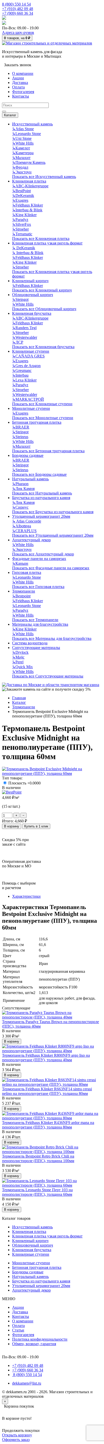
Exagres (20, 200)
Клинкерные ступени (30, 351)
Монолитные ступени (31, 408)
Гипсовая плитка (26, 572)
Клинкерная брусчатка (31, 313)
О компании (22, 1321)
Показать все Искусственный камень (44, 176)
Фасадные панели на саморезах (39, 558)
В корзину (11, 826)
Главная (19, 698)
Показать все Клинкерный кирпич (42, 290)
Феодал (20, 167)
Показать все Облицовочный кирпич (44, 309)
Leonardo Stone (26, 133)
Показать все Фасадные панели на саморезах (50, 568)
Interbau (20, 375)
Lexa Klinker (24, 380)
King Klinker (24, 215)
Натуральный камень (30, 479)
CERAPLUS (24, 531)
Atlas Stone (23, 129)
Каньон (20, 563)
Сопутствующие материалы (36, 647)
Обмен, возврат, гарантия (34, 1344)
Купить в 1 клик (36, 826)
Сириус (20, 507)
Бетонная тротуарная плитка (36, 422)
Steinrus (20, 437)
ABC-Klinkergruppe (30, 186)
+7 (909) (17, 13)
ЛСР (17, 342)
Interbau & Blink (27, 210)
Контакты (20, 1316)
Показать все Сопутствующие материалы (47, 676)
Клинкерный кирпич (30, 281)
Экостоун (22, 172)
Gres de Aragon (26, 366)
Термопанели (23, 591)
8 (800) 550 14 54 (16, 4)
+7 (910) (17, 9)
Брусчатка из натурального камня (41, 497)
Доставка (20, 1312)
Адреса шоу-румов (18, 32)
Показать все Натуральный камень (42, 493)
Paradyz (20, 219)
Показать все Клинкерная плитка (40, 238)
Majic (18, 657)
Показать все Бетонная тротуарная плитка (48, 451)
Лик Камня (23, 488)
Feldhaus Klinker (27, 205)
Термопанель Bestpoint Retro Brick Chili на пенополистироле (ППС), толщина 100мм (38, 1158)
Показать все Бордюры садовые (39, 474)
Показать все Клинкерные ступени (42, 404)
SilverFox (21, 224)
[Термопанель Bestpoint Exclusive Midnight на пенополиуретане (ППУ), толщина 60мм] (52, 773)
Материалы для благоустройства (40, 624)
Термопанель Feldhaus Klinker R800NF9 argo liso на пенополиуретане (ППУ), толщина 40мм (46, 1057)
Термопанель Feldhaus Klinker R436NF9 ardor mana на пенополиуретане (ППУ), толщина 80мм (48, 1124)
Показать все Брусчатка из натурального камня (52, 512)
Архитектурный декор (31, 540)
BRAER (20, 427)
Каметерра (23, 153)
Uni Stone (22, 138)
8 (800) (27, 1374)
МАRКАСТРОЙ (28, 399)
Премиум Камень (28, 162)
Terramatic (22, 234)
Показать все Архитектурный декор (43, 554)
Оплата (18, 1325)
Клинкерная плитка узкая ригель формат (47, 243)
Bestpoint (21, 596)
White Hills (23, 143)
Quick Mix (22, 667)
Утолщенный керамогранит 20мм (41, 516)
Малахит (21, 157)
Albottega (21, 526)
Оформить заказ (16, 1439)
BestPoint (21, 191)
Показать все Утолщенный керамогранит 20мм (52, 535)
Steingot (20, 299)
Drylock (20, 652)
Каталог (10, 115)
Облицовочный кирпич (32, 294)
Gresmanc (22, 370)
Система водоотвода (29, 643)
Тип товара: (12, 778)
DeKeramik (23, 195)
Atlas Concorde (26, 521)
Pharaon (20, 484)
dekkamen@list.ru (26, 1383)
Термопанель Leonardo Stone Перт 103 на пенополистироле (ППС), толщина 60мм (37, 1192)
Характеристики (26, 896)
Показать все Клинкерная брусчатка (43, 347)
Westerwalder (24, 337)
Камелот (21, 148)
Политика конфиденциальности (39, 1339)
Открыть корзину (17, 1435)
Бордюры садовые (27, 455)
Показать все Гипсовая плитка (38, 586)
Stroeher (20, 229)
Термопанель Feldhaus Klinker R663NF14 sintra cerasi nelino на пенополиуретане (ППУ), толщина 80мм (47, 1091)
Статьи (18, 1330)
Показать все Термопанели (35, 620)
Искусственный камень (32, 124)
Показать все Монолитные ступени (42, 418)
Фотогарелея (23, 1335)
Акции (18, 1307)
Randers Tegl (24, 328)
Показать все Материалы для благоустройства (51, 638)
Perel (17, 662)
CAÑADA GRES (28, 356)
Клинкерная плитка (29, 181)
